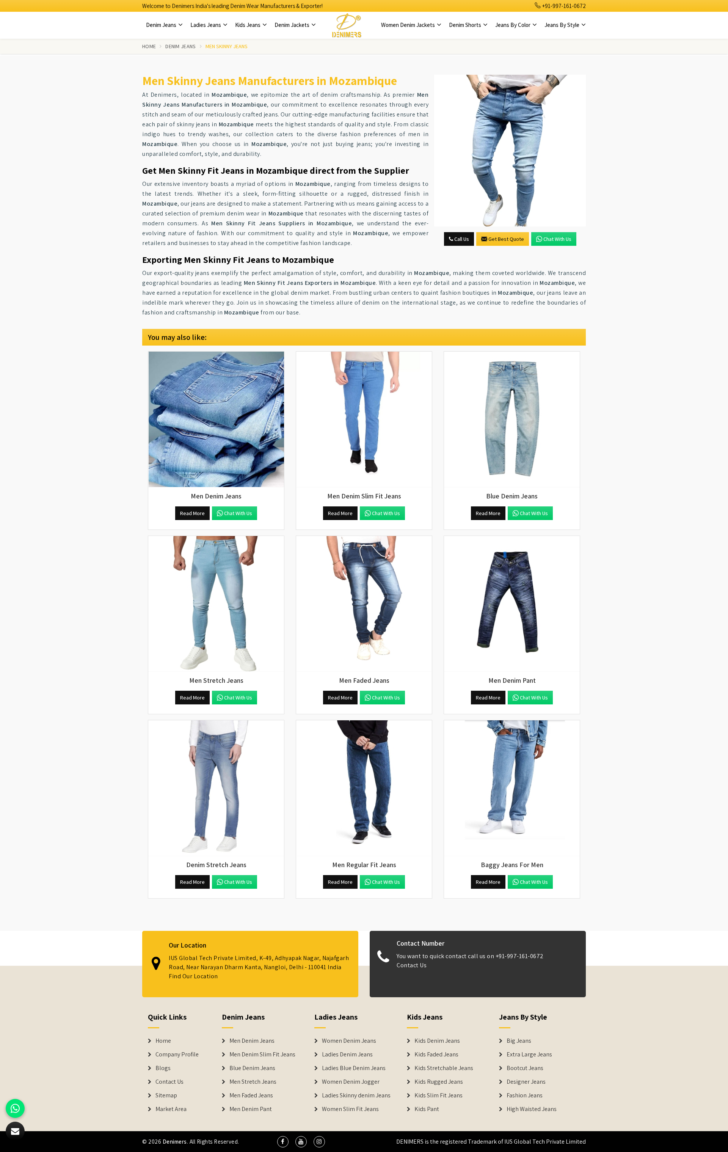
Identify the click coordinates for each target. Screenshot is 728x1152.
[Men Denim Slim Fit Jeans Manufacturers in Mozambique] (364, 419)
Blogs (163, 1068)
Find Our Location (193, 976)
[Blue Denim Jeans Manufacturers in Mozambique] (512, 419)
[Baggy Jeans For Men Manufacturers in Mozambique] (512, 788)
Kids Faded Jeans (436, 1054)
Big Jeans (519, 1041)
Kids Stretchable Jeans (443, 1068)
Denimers (175, 1141)
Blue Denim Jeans (252, 1068)
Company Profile (177, 1054)
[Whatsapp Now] (15, 1108)
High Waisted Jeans (532, 1109)
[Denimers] (346, 25)
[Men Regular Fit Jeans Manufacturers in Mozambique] (364, 788)
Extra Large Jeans (529, 1054)
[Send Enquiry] (510, 150)
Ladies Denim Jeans (347, 1054)
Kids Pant (426, 1109)
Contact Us (412, 965)
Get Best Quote (506, 239)
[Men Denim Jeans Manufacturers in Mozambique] (216, 419)
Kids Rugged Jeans (438, 1082)
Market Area (171, 1109)
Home (149, 46)
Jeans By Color (513, 24)
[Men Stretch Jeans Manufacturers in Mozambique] (216, 604)
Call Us (461, 239)
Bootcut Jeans (525, 1068)
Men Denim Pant (250, 1109)
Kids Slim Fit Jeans (438, 1095)
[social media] (283, 1141)
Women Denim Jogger (351, 1082)
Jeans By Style (562, 24)
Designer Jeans (526, 1082)
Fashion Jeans (525, 1095)
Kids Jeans (248, 24)
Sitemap (166, 1095)
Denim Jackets (293, 24)
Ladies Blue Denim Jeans (354, 1068)
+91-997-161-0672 (563, 5)
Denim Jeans (161, 24)
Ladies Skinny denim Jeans (356, 1095)
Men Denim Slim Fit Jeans (262, 1054)
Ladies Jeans (206, 24)
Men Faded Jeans (251, 1095)
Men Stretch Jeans (252, 1082)
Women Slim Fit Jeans (350, 1109)
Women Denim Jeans (349, 1041)
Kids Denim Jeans (437, 1041)
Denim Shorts (465, 24)
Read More (192, 513)
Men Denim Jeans (252, 1041)
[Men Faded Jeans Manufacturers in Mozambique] (364, 604)
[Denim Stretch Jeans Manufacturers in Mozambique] (216, 788)
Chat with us (557, 239)
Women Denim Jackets (408, 24)
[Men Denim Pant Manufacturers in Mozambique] (512, 604)
